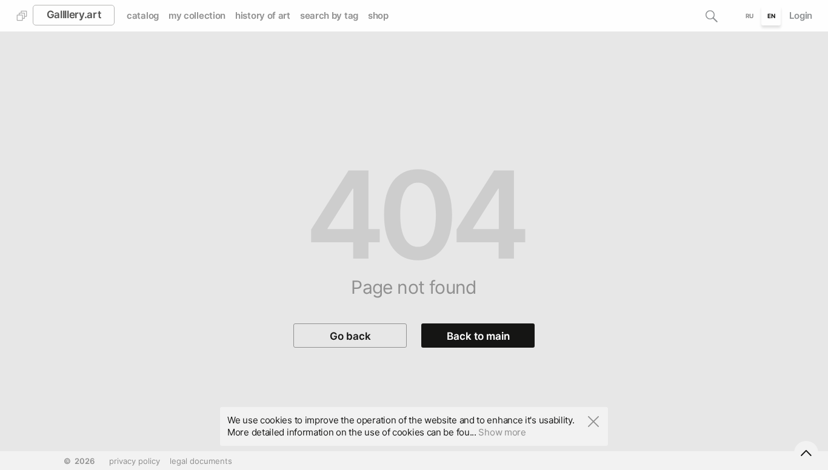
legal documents (201, 461)
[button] (712, 15)
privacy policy (134, 461)
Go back (350, 336)
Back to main (478, 336)
